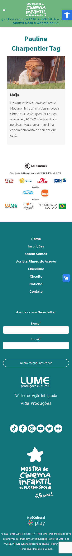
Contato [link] (36, 291)
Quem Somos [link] (36, 254)
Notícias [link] (36, 284)
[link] (67, 15)
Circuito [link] (36, 276)
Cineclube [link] (36, 269)
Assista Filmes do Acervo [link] (36, 261)
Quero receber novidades (36, 363)
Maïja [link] (14, 95)
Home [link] (36, 239)
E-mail (36, 339)
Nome (36, 323)
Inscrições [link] (36, 246)
